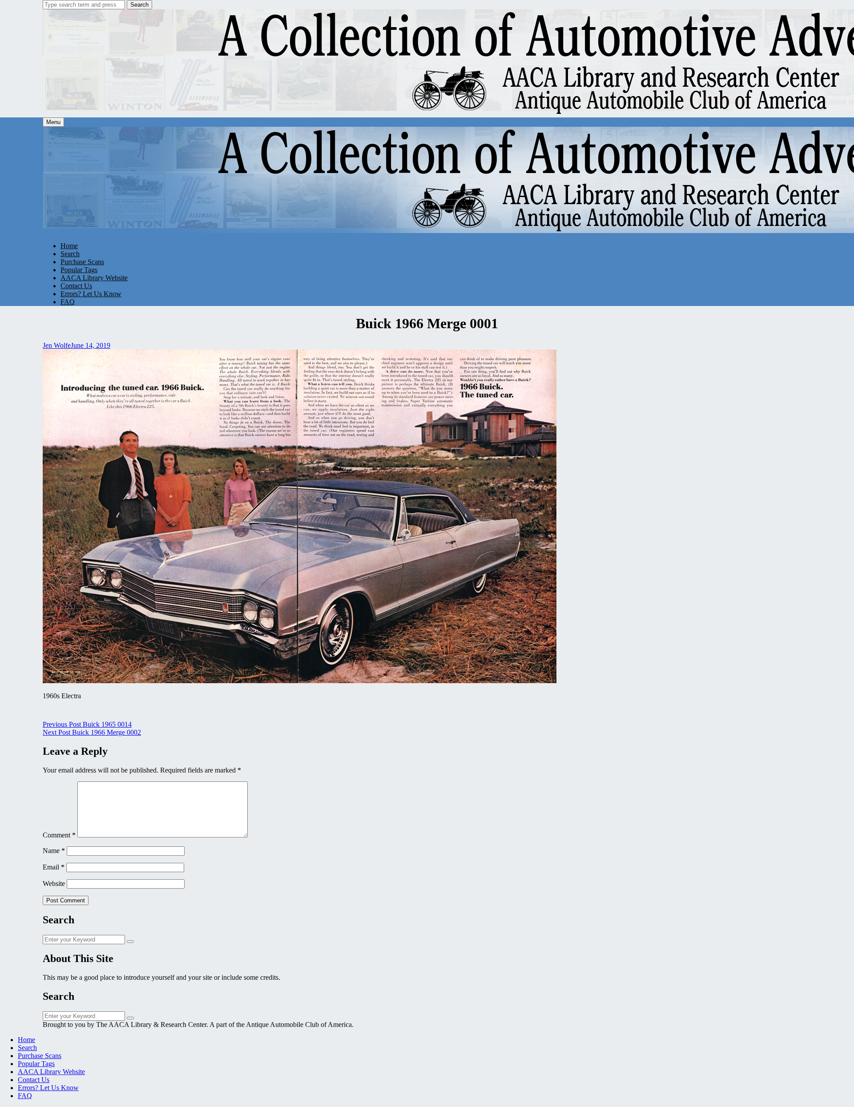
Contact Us (76, 286)
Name (54, 850)
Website (54, 883)
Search (139, 4)
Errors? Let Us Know (90, 294)
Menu (53, 122)
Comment (59, 835)
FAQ (67, 302)
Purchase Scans (82, 262)
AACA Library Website (94, 278)
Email (53, 867)
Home (69, 246)
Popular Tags (78, 270)
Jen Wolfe (57, 345)
